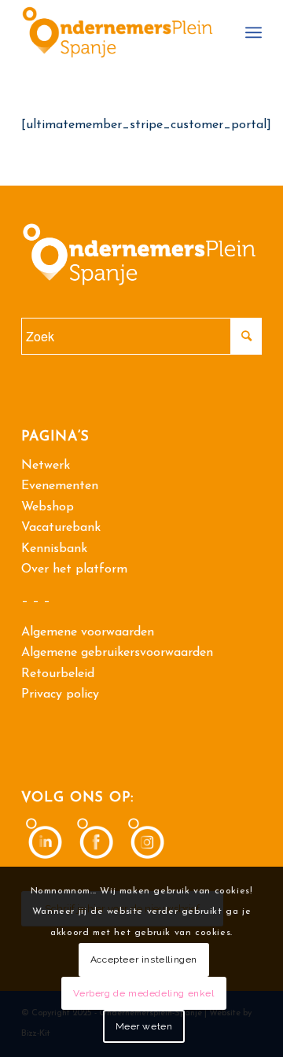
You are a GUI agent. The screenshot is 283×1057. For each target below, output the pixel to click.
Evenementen (59, 486)
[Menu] (253, 32)
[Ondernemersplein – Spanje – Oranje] (117, 32)
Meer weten (144, 1026)
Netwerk (45, 465)
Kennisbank (54, 549)
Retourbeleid (57, 674)
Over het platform (74, 569)
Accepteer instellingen (143, 959)
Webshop (47, 507)
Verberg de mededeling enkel (143, 993)
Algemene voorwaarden (87, 632)
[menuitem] (253, 32)
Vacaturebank (61, 527)
